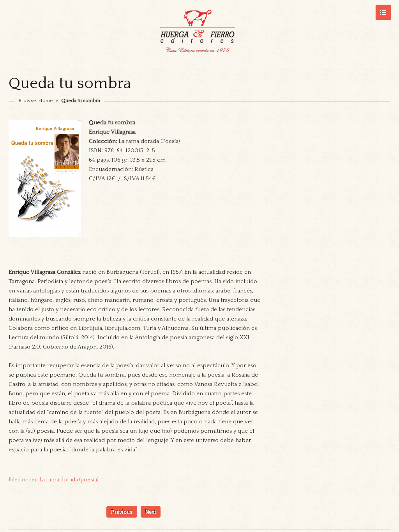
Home (45, 100)
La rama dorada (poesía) (69, 480)
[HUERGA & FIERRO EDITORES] (199, 32)
